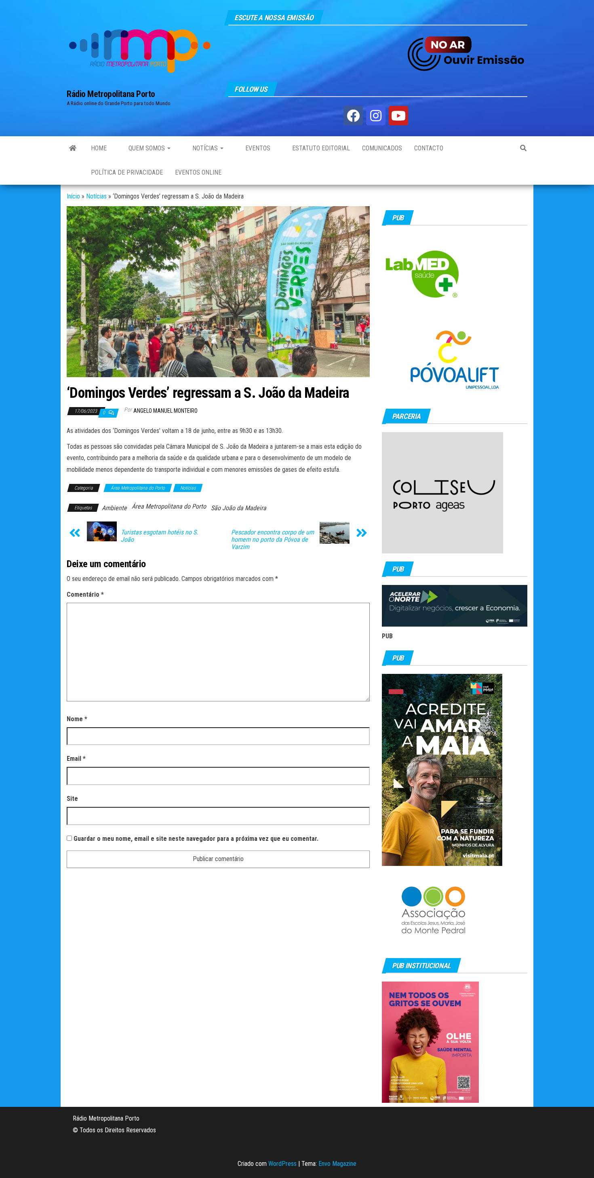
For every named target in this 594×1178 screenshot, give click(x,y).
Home (99, 148)
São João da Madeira (238, 508)
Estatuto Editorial (320, 148)
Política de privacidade (127, 172)
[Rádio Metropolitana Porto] (73, 148)
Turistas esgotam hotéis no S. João (159, 536)
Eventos (257, 148)
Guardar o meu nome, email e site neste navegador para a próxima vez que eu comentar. (196, 838)
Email (76, 758)
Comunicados (382, 148)
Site (72, 798)
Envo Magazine (337, 1163)
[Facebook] (353, 115)
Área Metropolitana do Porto (138, 488)
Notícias (205, 148)
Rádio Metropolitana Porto (111, 94)
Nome (77, 719)
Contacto (428, 148)
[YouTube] (398, 115)
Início (73, 196)
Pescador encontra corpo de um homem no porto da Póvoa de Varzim (272, 540)
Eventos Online (198, 172)
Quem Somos (146, 148)
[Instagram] (375, 115)
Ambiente (114, 508)
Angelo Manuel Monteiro (165, 410)
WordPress (282, 1163)
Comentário (85, 594)
